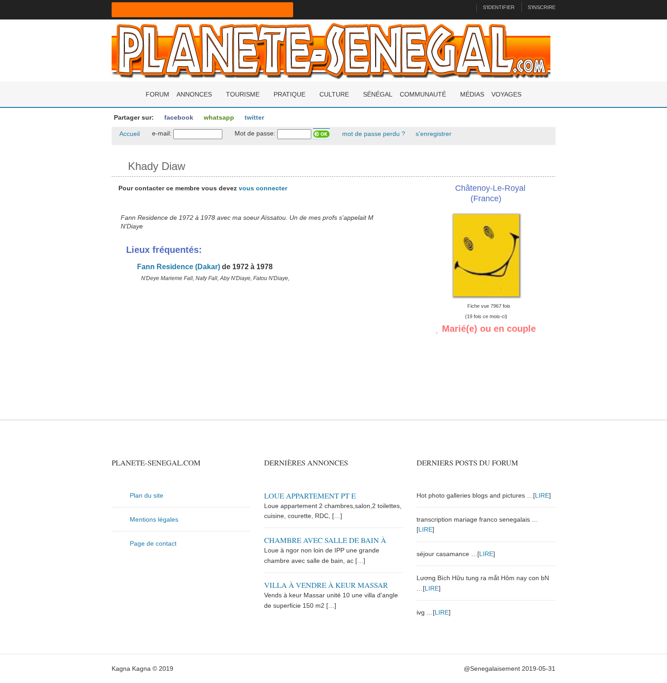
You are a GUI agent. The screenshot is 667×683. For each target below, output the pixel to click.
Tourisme (243, 94)
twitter (253, 117)
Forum (157, 94)
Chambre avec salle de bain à (325, 540)
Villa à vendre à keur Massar (326, 585)
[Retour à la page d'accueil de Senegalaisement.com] (466, 7)
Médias (472, 94)
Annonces (194, 94)
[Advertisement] (257, 355)
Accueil (129, 133)
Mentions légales (154, 519)
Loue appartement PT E (310, 495)
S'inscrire (541, 7)
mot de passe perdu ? (372, 133)
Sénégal (377, 94)
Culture (334, 94)
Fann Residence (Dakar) (177, 267)
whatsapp (218, 117)
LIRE (542, 495)
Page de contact (153, 543)
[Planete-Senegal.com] (331, 49)
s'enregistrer (432, 133)
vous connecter (263, 188)
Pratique (289, 94)
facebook (177, 117)
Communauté (423, 94)
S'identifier (499, 7)
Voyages (506, 94)
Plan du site (146, 495)
